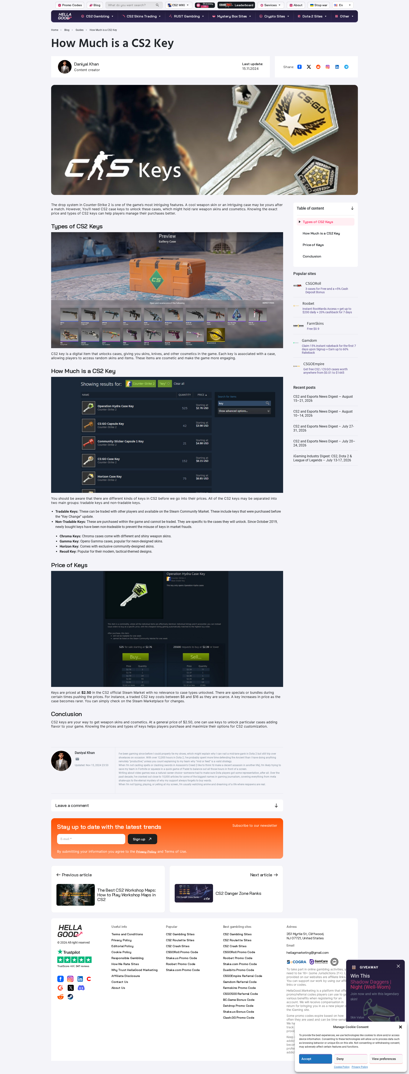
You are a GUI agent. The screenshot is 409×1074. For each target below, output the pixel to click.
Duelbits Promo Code (238, 970)
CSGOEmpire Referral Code (242, 976)
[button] (400, 1027)
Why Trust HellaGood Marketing (134, 970)
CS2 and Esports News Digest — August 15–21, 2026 (323, 399)
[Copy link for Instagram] (328, 67)
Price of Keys (313, 245)
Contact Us (119, 982)
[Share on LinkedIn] (337, 67)
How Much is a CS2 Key (321, 233)
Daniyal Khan (86, 64)
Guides (80, 30)
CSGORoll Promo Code (182, 952)
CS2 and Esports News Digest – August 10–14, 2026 (323, 413)
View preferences (384, 1059)
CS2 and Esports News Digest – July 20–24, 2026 (324, 443)
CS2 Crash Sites (177, 946)
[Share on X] (309, 67)
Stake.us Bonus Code (238, 1012)
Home (54, 30)
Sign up (139, 839)
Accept (306, 1059)
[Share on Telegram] (346, 67)
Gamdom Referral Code (240, 982)
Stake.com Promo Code (183, 970)
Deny (340, 1059)
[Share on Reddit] (318, 67)
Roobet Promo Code (181, 964)
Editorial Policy (122, 946)
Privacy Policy (360, 1067)
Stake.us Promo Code (181, 958)
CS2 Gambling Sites (180, 934)
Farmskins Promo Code (239, 988)
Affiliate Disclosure (125, 976)
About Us (118, 988)
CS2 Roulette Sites (180, 940)
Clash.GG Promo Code (238, 1018)
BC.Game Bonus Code (239, 1000)
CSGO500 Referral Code (240, 994)
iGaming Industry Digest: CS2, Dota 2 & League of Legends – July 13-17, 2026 (322, 458)
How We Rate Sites (125, 964)
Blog (66, 30)
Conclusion (312, 256)
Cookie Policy (342, 1067)
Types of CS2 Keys (318, 222)
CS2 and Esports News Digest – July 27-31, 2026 (323, 428)
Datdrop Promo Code (238, 1006)
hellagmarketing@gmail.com (308, 952)
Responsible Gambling (127, 958)
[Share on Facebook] (299, 67)
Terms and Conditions (127, 934)
